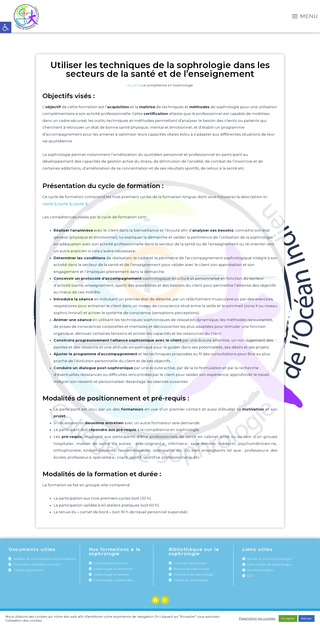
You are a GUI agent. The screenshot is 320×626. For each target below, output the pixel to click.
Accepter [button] (288, 618)
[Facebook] (155, 600)
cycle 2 (64, 204)
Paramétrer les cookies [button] (257, 619)
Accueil (132, 85)
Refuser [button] (306, 618)
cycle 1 (49, 204)
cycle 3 (80, 204)
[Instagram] (165, 600)
